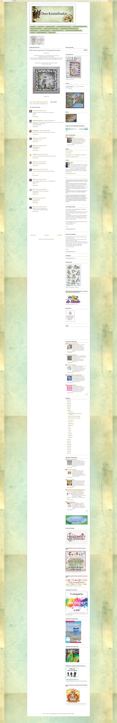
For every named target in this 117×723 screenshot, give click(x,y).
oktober (69, 421)
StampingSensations (44, 103)
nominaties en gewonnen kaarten (72, 156)
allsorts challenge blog (72, 459)
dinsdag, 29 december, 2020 (40, 206)
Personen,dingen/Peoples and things (64, 26)
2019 (68, 439)
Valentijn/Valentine (34, 30)
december (70, 412)
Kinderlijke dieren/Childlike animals (79, 26)
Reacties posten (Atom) (49, 239)
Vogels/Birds (33, 26)
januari (69, 437)
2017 (68, 442)
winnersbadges (68, 152)
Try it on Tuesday (70, 479)
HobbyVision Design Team (72, 343)
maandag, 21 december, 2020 (41, 189)
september (70, 423)
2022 (68, 407)
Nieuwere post (33, 235)
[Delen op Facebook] (54, 102)
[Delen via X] (53, 102)
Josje (34, 161)
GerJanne (35, 154)
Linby (34, 138)
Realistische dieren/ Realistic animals (51, 28)
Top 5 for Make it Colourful (77, 480)
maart (69, 433)
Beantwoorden (35, 116)
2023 (68, 405)
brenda (34, 169)
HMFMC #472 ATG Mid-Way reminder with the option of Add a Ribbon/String (78, 492)
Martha (34, 145)
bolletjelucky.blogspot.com (38, 120)
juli (68, 426)
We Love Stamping (71, 502)
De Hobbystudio (70, 137)
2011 (68, 453)
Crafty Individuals (35, 103)
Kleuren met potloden (71, 364)
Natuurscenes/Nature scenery (57, 30)
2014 (68, 448)
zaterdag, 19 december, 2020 (41, 169)
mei (69, 430)
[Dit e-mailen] (51, 102)
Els (33, 198)
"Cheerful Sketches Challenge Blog (74, 375)
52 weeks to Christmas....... (72, 354)
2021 (68, 408)
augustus (70, 425)
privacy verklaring (69, 150)
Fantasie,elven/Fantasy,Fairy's (36, 28)
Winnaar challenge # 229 (77, 386)
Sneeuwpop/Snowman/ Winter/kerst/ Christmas (69, 28)
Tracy (34, 179)
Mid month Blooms (75, 503)
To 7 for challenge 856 (76, 460)
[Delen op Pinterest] (56, 102)
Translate (70, 88)
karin (34, 110)
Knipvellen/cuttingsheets (41, 32)
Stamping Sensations (39, 55)
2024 (68, 403)
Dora (73, 162)
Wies (34, 189)
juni (69, 428)
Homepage (47, 235)
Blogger (72, 713)
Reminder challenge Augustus (78, 366)
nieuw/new (33, 32)
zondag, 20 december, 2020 (40, 179)
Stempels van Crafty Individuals (74, 416)
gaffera (60, 713)
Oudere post (59, 235)
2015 (68, 446)
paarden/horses (41, 26)
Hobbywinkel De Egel (71, 385)
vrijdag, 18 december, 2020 (40, 110)
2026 (68, 400)
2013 (68, 449)
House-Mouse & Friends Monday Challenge (76, 489)
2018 (68, 441)
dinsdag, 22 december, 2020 (39, 198)
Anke (34, 206)
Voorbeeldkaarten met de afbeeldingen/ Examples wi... (76, 154)
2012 (68, 451)
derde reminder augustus (77, 376)
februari (69, 435)
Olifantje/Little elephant (50, 26)
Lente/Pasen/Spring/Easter (45, 30)
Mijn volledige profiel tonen (71, 173)
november (70, 420)
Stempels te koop (52, 32)
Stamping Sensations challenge (74, 417)
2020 (68, 410)
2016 (68, 444)
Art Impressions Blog (71, 469)
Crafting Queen (36, 130)
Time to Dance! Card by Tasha (78, 470)
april (69, 432)
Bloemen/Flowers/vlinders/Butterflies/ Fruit (73, 30)
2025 (68, 401)
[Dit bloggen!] (52, 102)
